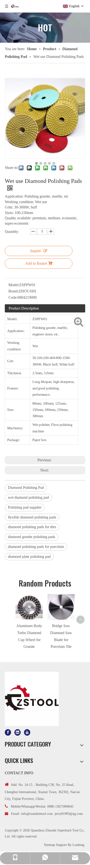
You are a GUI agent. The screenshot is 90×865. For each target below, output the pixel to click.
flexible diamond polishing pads (32, 517)
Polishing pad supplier (25, 507)
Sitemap (49, 845)
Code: (13, 297)
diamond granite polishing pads (31, 537)
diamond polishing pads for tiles (32, 527)
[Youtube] (27, 732)
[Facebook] (8, 732)
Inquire (35, 251)
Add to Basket (36, 263)
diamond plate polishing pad (29, 556)
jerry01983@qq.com (69, 814)
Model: (13, 285)
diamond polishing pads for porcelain (36, 547)
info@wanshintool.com (37, 814)
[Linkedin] (17, 732)
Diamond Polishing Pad (26, 487)
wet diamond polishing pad (28, 497)
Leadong (78, 845)
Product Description (24, 308)
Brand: (13, 291)
